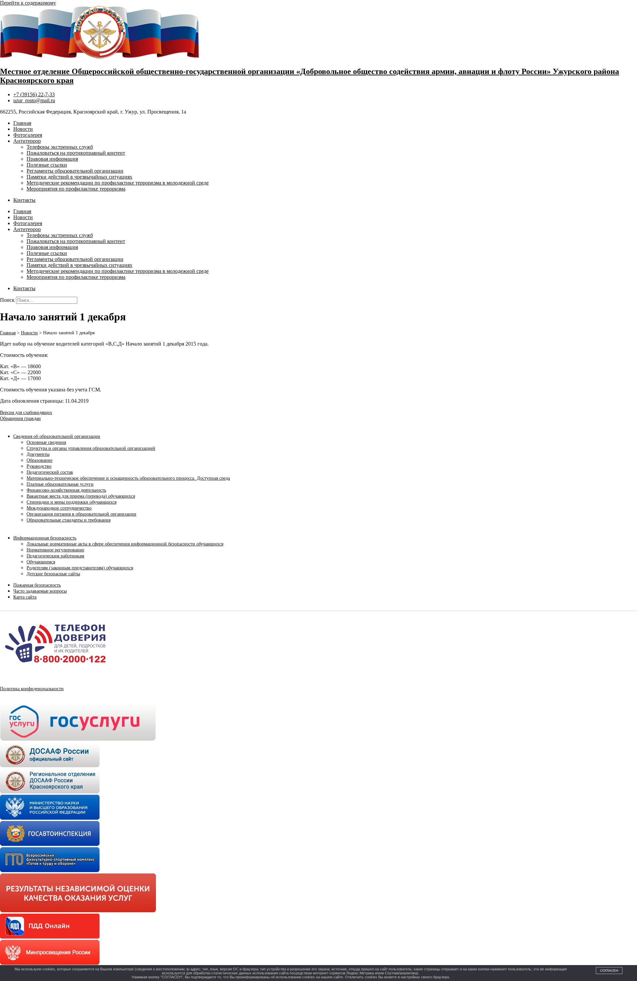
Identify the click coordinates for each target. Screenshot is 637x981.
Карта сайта (24, 597)
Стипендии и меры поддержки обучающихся (71, 502)
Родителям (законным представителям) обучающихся (80, 567)
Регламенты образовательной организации (75, 171)
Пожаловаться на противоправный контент (76, 153)
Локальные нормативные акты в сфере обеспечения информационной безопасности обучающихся (125, 543)
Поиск (7, 300)
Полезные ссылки (47, 165)
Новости (23, 129)
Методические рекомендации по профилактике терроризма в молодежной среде (118, 183)
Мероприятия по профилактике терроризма (76, 189)
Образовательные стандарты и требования (68, 520)
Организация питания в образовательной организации (81, 514)
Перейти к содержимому (28, 3)
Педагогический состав (50, 472)
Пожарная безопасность (37, 585)
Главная (22, 123)
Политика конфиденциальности (32, 688)
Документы (38, 454)
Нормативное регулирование (55, 549)
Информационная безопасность (44, 537)
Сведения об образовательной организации (56, 436)
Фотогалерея (27, 135)
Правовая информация (52, 159)
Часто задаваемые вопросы (40, 591)
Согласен (609, 970)
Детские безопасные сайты (53, 573)
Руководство (39, 466)
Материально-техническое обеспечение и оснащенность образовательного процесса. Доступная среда (128, 478)
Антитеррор (27, 141)
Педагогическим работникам (55, 555)
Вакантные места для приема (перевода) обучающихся (81, 496)
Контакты (24, 200)
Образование (39, 460)
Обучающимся (41, 561)
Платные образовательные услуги (60, 484)
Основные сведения (46, 442)
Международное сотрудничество (59, 508)
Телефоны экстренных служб (60, 147)
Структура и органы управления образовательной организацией (91, 448)
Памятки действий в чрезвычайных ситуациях (79, 177)
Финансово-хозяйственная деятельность (66, 490)
